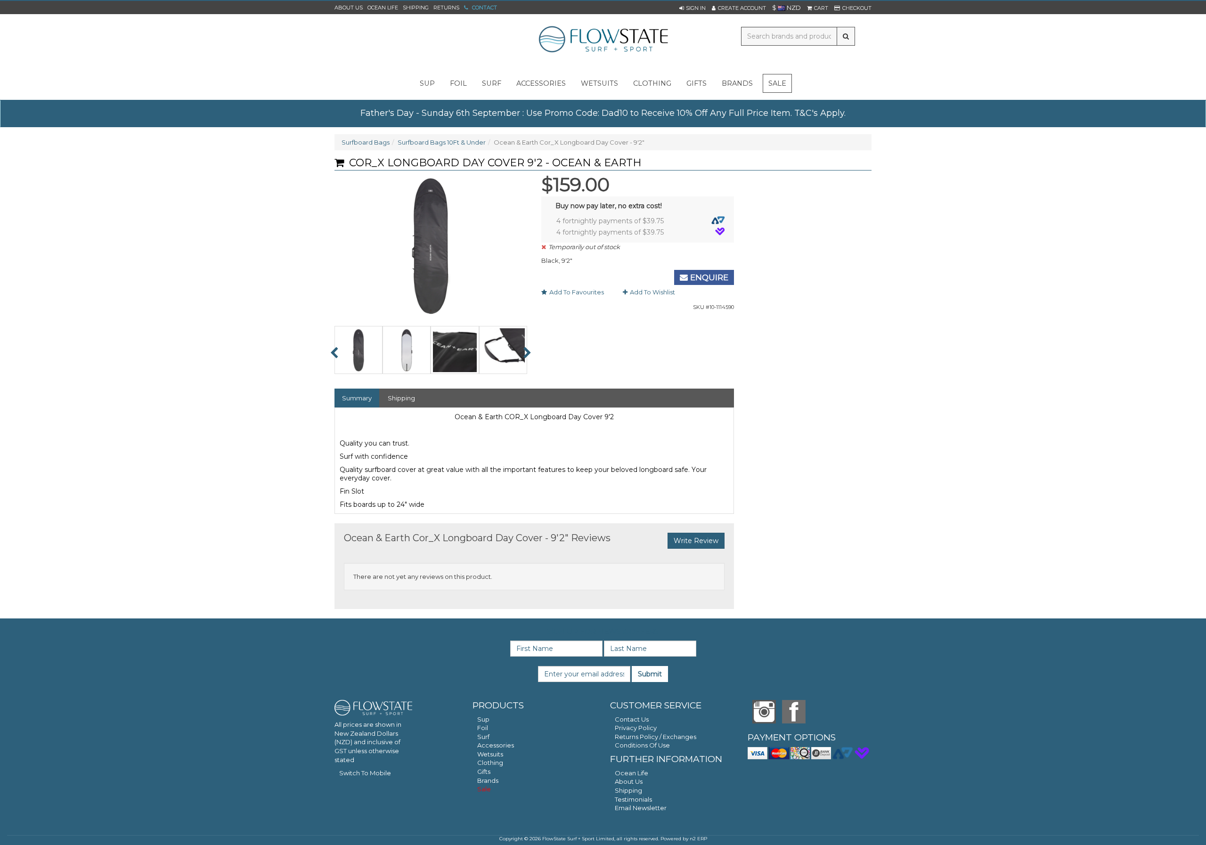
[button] (692, 8)
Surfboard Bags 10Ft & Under (442, 142)
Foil (482, 727)
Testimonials (633, 799)
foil (458, 83)
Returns (446, 7)
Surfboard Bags (366, 142)
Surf (483, 736)
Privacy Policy (636, 727)
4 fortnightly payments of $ (610, 221)
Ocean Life (382, 7)
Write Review (696, 540)
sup (427, 83)
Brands (737, 83)
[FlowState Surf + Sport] (603, 40)
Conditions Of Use (642, 745)
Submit (650, 674)
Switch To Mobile (365, 773)
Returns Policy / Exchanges (655, 736)
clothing (652, 83)
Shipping (416, 7)
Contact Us (632, 719)
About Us (348, 7)
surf (491, 83)
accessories (541, 83)
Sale (777, 83)
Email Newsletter (641, 808)
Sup (483, 719)
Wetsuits (490, 754)
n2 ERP (698, 839)
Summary (357, 398)
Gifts (483, 771)
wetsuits (599, 83)
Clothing (490, 762)
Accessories (495, 745)
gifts (696, 83)
